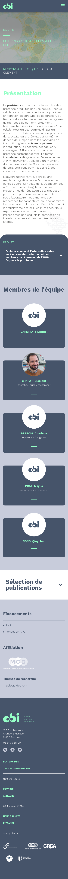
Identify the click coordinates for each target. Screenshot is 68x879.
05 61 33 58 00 (12, 742)
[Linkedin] (12, 750)
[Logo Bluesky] (5, 750)
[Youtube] (20, 750)
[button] (13, 806)
